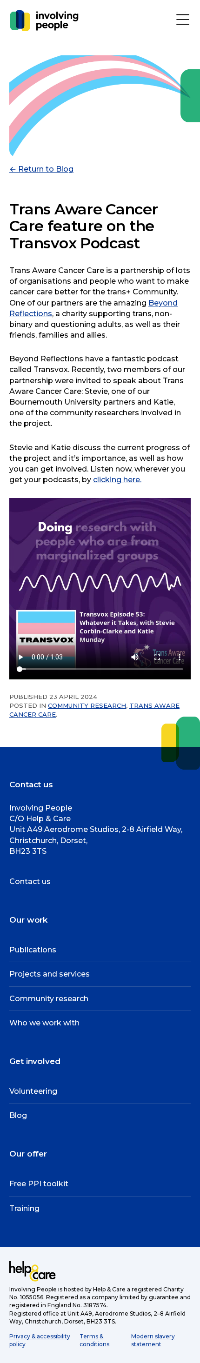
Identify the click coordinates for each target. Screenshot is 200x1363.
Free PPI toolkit (38, 1183)
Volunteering (33, 1091)
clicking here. (117, 479)
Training (24, 1208)
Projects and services (49, 974)
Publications (32, 949)
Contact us (30, 881)
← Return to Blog (41, 169)
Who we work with (44, 1022)
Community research (87, 705)
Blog (18, 1115)
